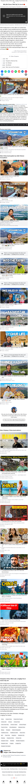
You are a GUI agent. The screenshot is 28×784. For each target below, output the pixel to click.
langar (2, 152)
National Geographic (16, 730)
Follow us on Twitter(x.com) (7, 775)
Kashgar (3, 278)
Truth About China (22, 772)
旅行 (2, 735)
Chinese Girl (3, 721)
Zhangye (3, 403)
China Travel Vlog (5, 724)
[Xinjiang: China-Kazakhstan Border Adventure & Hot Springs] (14, 317)
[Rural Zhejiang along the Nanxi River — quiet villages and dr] (14, 463)
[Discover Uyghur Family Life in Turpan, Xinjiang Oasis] (14, 339)
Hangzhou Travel (4, 740)
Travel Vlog (7, 735)
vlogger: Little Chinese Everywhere (13, 752)
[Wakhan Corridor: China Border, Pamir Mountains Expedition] (14, 235)
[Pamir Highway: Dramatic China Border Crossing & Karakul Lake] (14, 265)
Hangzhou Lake (4, 743)
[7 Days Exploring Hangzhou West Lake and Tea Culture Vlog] (14, 440)
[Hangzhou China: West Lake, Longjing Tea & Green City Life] (14, 212)
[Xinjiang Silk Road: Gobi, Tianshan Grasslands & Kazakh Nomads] (14, 367)
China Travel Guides (5, 769)
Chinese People (22, 724)
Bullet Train (10, 772)
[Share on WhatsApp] (5, 71)
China (7, 6)
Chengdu (3, 100)
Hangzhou (13, 6)
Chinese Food (17, 721)
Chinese (10, 721)
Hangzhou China (10, 738)
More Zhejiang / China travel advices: (10, 430)
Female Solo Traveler (18, 719)
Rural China (22, 732)
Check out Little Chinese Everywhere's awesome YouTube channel (14, 756)
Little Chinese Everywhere (8, 24)
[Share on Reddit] (19, 71)
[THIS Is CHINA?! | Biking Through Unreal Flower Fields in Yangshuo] (14, 659)
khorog (9, 152)
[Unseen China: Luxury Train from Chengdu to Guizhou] (14, 189)
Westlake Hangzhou (20, 740)
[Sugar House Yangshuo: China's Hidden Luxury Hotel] (14, 488)
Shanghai (8, 730)
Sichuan (7, 100)
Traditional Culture (14, 732)
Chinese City (18, 738)
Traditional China (4, 732)
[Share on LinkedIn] (22, 71)
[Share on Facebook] (2, 71)
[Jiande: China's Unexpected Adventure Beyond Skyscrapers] (14, 611)
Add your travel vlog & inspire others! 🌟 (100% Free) (14, 764)
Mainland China (21, 727)
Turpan (2, 350)
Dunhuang (3, 380)
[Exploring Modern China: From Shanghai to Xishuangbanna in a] (14, 562)
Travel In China (4, 727)
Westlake (12, 740)
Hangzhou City (21, 735)
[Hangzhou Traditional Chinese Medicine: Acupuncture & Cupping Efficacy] (14, 167)
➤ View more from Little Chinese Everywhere (14, 420)
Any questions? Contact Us (20, 775)
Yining (2, 307)
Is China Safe (15, 772)
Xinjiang (7, 278)
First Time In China (14, 769)
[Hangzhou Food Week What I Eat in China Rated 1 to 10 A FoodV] (14, 536)
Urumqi (2, 329)
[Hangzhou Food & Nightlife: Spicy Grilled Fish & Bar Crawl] (14, 634)
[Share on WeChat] (15, 71)
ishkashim (6, 152)
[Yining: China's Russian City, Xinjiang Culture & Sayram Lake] (14, 295)
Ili (4, 307)
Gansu (13, 380)
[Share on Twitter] (9, 71)
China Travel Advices (22, 769)
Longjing (11, 743)
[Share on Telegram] (2, 74)
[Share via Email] (26, 74)
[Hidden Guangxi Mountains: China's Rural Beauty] (14, 586)
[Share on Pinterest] (26, 71)
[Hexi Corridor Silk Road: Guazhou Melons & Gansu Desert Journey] (14, 390)
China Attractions (12, 727)
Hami (7, 380)
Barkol (10, 380)
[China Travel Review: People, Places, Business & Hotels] (14, 512)
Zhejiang (8, 179)
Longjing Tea (18, 743)
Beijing (2, 730)
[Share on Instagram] (12, 71)
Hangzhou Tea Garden (5, 746)
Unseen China (9, 719)
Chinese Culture (14, 724)
